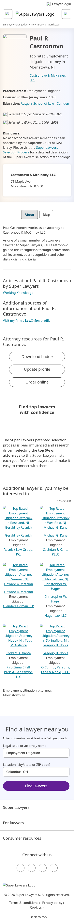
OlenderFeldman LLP (18, 606)
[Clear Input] (64, 752)
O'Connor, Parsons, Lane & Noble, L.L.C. (55, 669)
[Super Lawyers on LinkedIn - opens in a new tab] (54, 868)
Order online (37, 382)
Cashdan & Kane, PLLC (55, 551)
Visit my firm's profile (27, 320)
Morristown (54, 24)
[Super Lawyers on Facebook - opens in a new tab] (20, 868)
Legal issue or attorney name (24, 746)
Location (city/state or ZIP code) (26, 764)
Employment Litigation (15, 24)
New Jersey (37, 24)
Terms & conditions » (25, 903)
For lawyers (13, 822)
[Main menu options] (7, 14)
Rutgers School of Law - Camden (45, 103)
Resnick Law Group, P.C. (18, 551)
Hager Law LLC (56, 615)
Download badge (37, 356)
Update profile (37, 369)
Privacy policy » (53, 903)
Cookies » (37, 907)
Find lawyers (36, 786)
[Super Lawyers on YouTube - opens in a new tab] (43, 868)
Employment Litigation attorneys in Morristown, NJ (29, 692)
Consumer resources (22, 838)
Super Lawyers (16, 807)
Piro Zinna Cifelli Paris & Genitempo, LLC (18, 672)
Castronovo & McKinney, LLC (48, 77)
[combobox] (36, 753)
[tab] (29, 214)
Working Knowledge (18, 292)
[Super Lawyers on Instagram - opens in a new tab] (32, 868)
